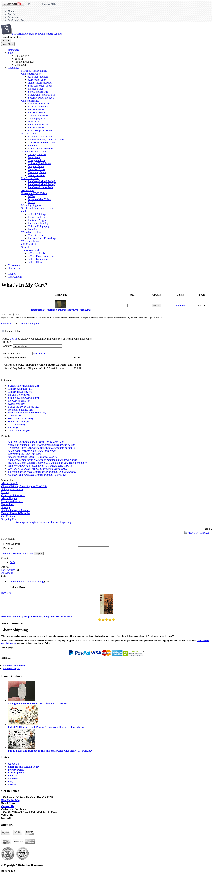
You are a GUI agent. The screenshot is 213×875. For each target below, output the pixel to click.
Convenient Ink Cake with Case (24, 453)
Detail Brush (34, 121)
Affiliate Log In (11, 668)
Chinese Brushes (30, 100)
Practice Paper (35, 88)
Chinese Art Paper (30, 73)
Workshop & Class (31, 232)
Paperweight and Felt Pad (41, 94)
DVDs (31, 196)
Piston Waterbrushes (38, 103)
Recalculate (39, 353)
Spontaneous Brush (38, 124)
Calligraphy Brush (37, 118)
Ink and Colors (29, 133)
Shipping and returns (12, 489)
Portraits (32, 229)
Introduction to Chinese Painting (27, 581)
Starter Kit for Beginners (34, 70)
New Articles (8, 569)
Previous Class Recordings (42, 238)
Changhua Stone (36, 160)
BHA (37, 33)
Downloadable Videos (39, 199)
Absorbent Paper (37, 79)
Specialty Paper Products (41, 97)
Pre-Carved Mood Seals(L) (42, 181)
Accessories (27, 190)
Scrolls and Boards (38, 91)
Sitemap (5, 507)
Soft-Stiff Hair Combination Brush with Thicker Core (36, 441)
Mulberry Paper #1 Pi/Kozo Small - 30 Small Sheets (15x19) (40, 465)
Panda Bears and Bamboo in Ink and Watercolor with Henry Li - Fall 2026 (50, 750)
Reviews (6, 592)
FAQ (12, 562)
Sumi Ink (33, 145)
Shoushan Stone (36, 169)
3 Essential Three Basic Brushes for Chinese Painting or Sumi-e (41, 447)
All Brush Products (38, 106)
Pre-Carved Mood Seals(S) (42, 184)
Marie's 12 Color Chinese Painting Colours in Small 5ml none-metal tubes (47, 462)
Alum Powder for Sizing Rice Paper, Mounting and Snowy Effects (42, 459)
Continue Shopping (30, 323)
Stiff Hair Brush (36, 112)
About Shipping (9, 498)
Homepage (13, 49)
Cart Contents (15, 276)
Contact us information (13, 495)
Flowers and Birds (37, 217)
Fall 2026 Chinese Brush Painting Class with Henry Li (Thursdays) (46, 727)
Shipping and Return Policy (23, 766)
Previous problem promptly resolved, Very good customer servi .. (37, 616)
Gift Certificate (29, 244)
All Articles (7, 572)
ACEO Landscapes (38, 259)
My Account (14, 265)
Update (156, 305)
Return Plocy (8, 504)
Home (11, 11)
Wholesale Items (30, 241)
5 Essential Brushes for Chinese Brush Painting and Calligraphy (42, 471)
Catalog (12, 273)
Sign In (38, 553)
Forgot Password (12, 553)
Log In (11, 14)
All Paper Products (38, 76)
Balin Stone (34, 157)
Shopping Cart (9, 519)
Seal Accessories (36, 175)
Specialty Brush (36, 127)
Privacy (5, 492)
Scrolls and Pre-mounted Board (37, 208)
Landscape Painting (38, 223)
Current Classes (36, 235)
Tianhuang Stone (37, 172)
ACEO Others (35, 262)
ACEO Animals (36, 253)
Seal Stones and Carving (34, 151)
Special (25, 247)
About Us (13, 763)
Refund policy (16, 772)
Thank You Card (30, 250)
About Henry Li (9, 483)
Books (31, 202)
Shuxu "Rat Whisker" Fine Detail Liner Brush (32, 450)
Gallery (25, 211)
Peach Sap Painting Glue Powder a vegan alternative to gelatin (41, 444)
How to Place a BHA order (15, 513)
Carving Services (37, 154)
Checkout (13, 17)
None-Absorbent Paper (40, 82)
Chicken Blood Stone (39, 163)
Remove (180, 305)
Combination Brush (38, 115)
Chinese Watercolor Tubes (42, 142)
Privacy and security (12, 501)
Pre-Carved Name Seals (40, 187)
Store (10, 52)
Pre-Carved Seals (30, 178)
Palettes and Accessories (40, 148)
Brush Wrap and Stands (40, 130)
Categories (13, 67)
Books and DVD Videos (34, 193)
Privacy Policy (16, 769)
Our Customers (9, 516)
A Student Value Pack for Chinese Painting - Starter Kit (37, 474)
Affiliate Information (14, 665)
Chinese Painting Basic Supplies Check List (24, 486)
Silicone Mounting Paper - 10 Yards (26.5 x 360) (33, 456)
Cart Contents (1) (17, 20)
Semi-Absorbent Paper (40, 85)
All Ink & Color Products (41, 136)
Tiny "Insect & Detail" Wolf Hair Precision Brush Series (37, 468)
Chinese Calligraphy (38, 226)
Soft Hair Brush (36, 109)
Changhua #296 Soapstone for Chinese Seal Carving (37, 703)
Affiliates (13, 778)
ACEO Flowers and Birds (41, 256)
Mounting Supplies (31, 205)
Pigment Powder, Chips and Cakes (46, 139)
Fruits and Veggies (37, 220)
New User (28, 553)
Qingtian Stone (36, 166)
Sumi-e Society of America (15, 510)
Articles (12, 784)
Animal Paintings (37, 214)
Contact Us (14, 268)
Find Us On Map (10, 800)
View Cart (192, 532)
